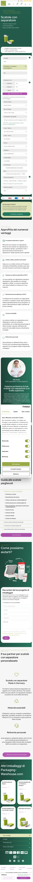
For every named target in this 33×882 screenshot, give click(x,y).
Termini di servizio (18, 633)
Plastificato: (6, 150)
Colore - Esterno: (8, 128)
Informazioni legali (22, 868)
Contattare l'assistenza (16, 214)
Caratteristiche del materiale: (10, 116)
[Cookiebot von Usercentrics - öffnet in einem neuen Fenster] (22, 407)
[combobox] (14, 105)
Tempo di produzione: (9, 177)
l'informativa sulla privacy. (13, 635)
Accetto (11, 635)
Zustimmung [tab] (5, 411)
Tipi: (5, 73)
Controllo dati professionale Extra (13, 174)
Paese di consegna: (8, 187)
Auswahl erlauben (16, 469)
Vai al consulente (16, 535)
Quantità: (6, 58)
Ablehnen (16, 474)
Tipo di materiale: (7, 109)
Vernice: (5, 143)
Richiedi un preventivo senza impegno (16, 754)
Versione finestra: (8, 102)
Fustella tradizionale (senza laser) (14, 168)
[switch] (27, 446)
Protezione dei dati (13, 868)
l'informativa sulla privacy (7, 633)
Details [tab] (16, 411)
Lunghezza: (9, 83)
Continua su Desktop (9, 878)
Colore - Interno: (7, 135)
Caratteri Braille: (7, 157)
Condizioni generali (3, 868)
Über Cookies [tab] (26, 411)
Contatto (29, 868)
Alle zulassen (16, 464)
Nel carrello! (24, 878)
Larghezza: (9, 87)
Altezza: (9, 90)
